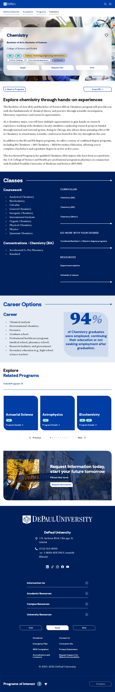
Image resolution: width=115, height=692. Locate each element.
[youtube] (67, 566)
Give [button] (84, 627)
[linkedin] (47, 566)
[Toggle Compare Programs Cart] (57, 684)
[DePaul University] (25, 4)
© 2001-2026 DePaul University (57, 667)
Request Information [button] (61, 484)
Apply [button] (23, 67)
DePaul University (11, 12)
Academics (28, 12)
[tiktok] (52, 566)
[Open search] (105, 4)
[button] (14, 89)
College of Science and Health (22, 49)
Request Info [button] (57, 67)
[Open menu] (110, 4)
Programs (41, 12)
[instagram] (57, 566)
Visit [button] (92, 67)
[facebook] (62, 566)
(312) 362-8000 (48, 549)
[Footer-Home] (57, 519)
